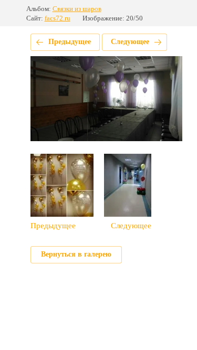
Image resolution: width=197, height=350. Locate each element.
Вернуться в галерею (76, 254)
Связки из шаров (77, 9)
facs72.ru (57, 18)
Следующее (130, 42)
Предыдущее (69, 42)
